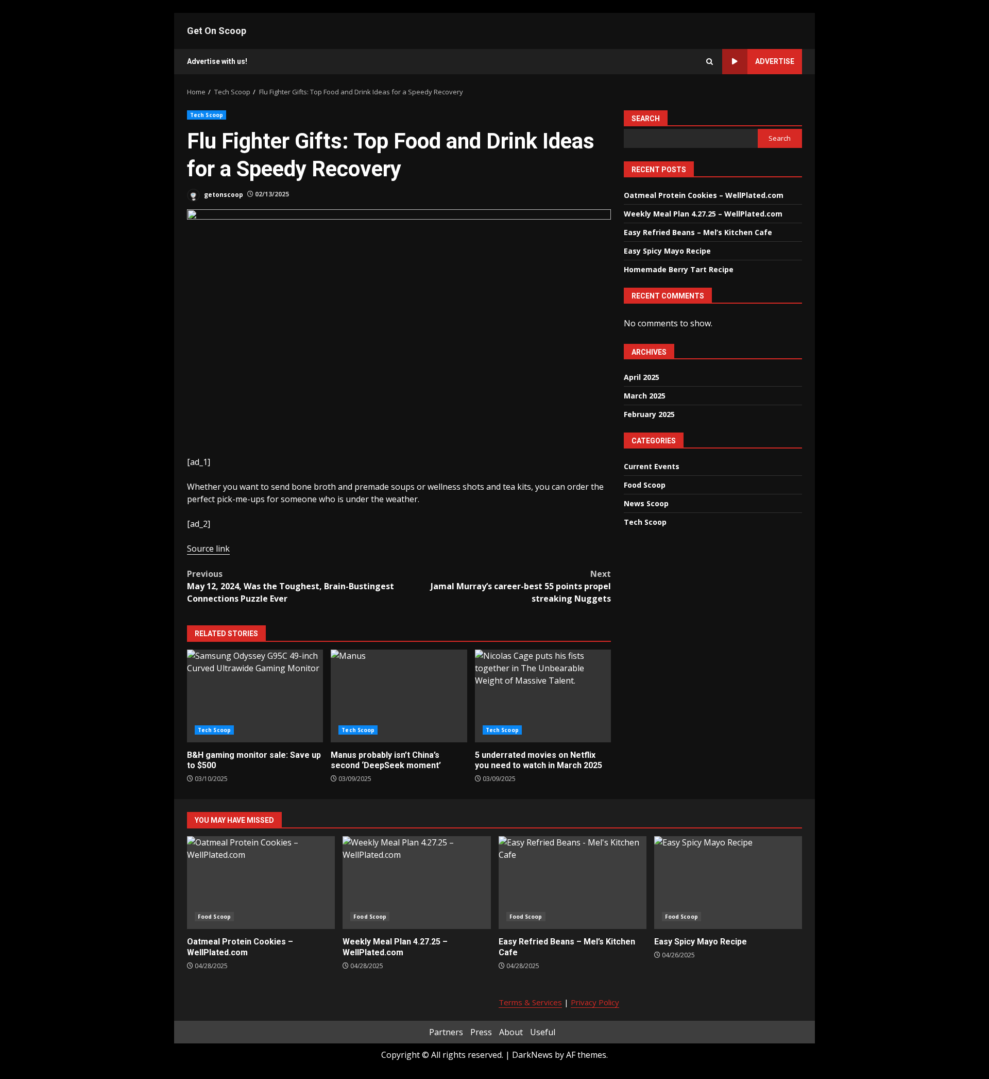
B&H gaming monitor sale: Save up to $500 (255, 696)
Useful (542, 1032)
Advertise (774, 61)
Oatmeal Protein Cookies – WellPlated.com (703, 195)
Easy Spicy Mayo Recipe (667, 250)
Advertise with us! (217, 61)
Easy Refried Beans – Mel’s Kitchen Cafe (698, 232)
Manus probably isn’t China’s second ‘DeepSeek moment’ (399, 696)
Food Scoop (645, 484)
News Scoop (646, 503)
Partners (446, 1032)
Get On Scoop (216, 30)
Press (481, 1032)
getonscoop (222, 194)
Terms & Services (530, 1002)
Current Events (651, 466)
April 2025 (641, 376)
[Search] (709, 62)
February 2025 (649, 414)
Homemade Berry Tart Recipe (679, 269)
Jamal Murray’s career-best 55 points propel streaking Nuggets (521, 586)
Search (646, 118)
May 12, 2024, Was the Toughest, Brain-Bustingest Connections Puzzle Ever (290, 586)
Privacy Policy (595, 1002)
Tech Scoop (206, 115)
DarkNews (532, 1054)
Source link (208, 548)
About (511, 1032)
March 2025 (645, 395)
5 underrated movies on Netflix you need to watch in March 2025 (543, 696)
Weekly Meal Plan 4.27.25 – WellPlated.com (703, 213)
